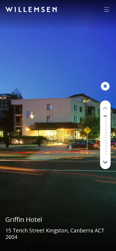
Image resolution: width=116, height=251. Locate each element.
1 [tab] (106, 118)
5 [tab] (106, 129)
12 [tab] (106, 148)
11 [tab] (106, 145)
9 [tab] (106, 140)
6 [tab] (106, 132)
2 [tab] (106, 121)
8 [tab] (106, 137)
